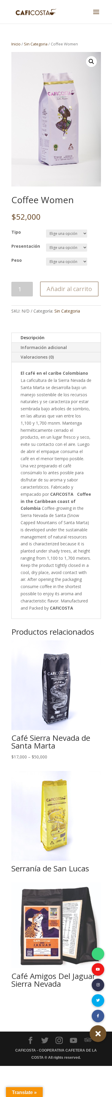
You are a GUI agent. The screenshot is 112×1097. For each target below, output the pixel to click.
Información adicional (44, 347)
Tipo (16, 232)
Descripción (33, 337)
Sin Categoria (35, 44)
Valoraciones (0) (37, 357)
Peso (16, 260)
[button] (98, 1033)
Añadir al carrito (69, 289)
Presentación (25, 246)
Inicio (16, 44)
